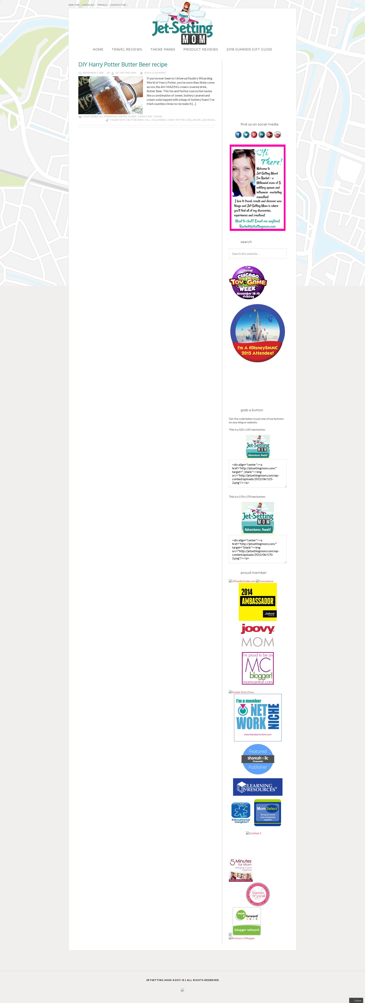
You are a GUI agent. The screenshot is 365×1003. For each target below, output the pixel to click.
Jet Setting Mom (182, 23)
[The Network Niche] (258, 740)
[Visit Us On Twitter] (246, 137)
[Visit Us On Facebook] (238, 137)
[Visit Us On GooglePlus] (269, 137)
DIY (101, 116)
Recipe (123, 116)
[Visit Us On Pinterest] (254, 137)
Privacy (102, 4)
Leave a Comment (155, 72)
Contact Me (118, 4)
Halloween (159, 120)
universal (208, 120)
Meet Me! (74, 4)
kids (189, 120)
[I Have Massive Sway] (230, 934)
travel (158, 116)
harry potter (176, 120)
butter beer (135, 120)
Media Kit (88, 4)
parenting (111, 116)
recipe (197, 120)
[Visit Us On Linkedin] (262, 137)
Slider (132, 116)
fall (147, 120)
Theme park (144, 116)
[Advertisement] (261, 87)
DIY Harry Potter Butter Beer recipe (122, 64)
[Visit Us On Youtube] (277, 137)
